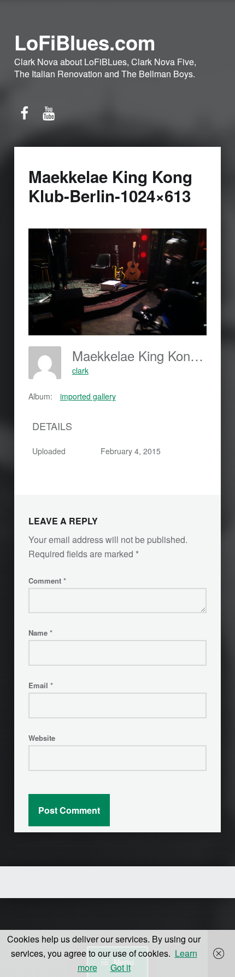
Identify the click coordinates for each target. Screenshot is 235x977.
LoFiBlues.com (84, 42)
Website (41, 738)
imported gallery (88, 396)
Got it (120, 967)
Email (40, 685)
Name (40, 632)
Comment (47, 580)
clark (80, 370)
